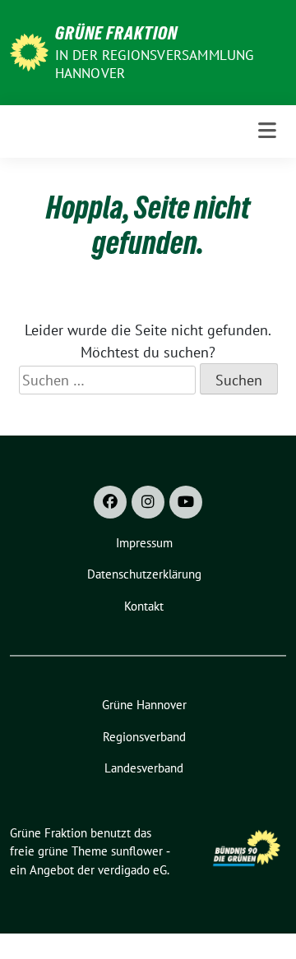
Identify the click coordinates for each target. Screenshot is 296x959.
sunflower (137, 851)
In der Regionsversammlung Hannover (154, 64)
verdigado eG (132, 870)
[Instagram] (148, 502)
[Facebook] (110, 502)
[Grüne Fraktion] (29, 50)
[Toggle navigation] (267, 131)
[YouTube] (185, 502)
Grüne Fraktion (116, 33)
